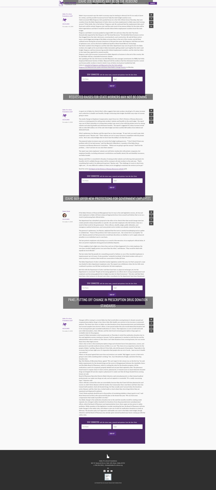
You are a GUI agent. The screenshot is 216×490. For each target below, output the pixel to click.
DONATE (152, 3)
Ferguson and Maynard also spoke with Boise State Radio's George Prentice (102, 67)
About (94, 3)
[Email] (151, 22)
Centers (107, 3)
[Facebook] (151, 18)
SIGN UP (112, 86)
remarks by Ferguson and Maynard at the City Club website (103, 65)
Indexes (100, 3)
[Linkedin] (151, 26)
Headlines (65, 24)
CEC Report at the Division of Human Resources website (106, 169)
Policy (115, 3)
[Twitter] (151, 15)
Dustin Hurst (66, 211)
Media (121, 3)
